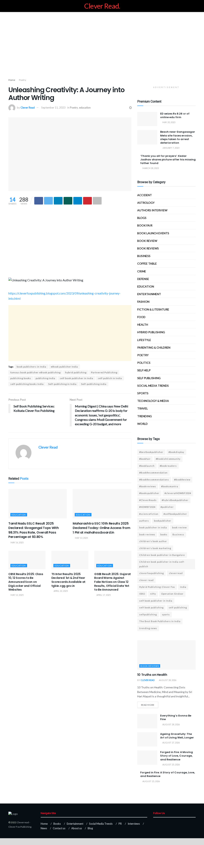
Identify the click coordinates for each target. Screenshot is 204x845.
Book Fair (144, 225)
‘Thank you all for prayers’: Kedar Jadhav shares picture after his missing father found (168, 159)
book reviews (147, 534)
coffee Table (147, 263)
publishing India (45, 378)
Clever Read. (102, 6)
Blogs (141, 217)
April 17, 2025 (103, 595)
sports (166, 614)
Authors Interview (152, 210)
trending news (148, 628)
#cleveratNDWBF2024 (178, 493)
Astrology (146, 202)
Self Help (144, 370)
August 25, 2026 (171, 764)
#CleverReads (148, 500)
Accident (144, 195)
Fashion (143, 301)
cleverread (176, 573)
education (85, 107)
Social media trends (153, 385)
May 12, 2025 (17, 595)
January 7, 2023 (170, 147)
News (44, 828)
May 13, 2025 (81, 538)
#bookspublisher (149, 493)
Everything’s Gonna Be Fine (175, 717)
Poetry (22, 79)
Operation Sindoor (172, 593)
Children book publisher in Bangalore (162, 555)
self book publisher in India (76, 378)
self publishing (149, 378)
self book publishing (151, 607)
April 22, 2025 (60, 591)
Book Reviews (148, 248)
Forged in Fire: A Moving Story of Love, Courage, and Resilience (176, 755)
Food (141, 317)
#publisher (167, 507)
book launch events (153, 233)
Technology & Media (153, 400)
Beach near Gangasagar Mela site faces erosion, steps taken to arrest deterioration (177, 137)
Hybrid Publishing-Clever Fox (157, 587)
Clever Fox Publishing (19, 826)
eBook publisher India (64, 366)
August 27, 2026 (171, 742)
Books (57, 823)
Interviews (134, 823)
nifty (153, 593)
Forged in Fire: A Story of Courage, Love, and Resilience (167, 774)
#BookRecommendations (154, 479)
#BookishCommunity (168, 459)
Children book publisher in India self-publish (162, 563)
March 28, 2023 (150, 168)
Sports (142, 393)
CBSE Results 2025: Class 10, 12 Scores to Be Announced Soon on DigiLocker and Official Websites (25, 582)
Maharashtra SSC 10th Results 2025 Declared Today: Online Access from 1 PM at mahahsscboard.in (101, 528)
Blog (90, 828)
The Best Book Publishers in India (159, 621)
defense (143, 279)
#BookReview (182, 479)
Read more (147, 705)
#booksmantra (169, 486)
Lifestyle (144, 340)
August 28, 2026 (167, 680)
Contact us (59, 828)
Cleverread (23, 822)
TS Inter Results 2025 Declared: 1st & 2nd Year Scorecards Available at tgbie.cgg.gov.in (68, 580)
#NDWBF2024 (147, 507)
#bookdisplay (176, 452)
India (183, 587)
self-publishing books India (27, 383)
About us (76, 828)
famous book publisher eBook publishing (35, 372)
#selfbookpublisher (175, 514)
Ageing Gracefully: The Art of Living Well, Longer (177, 735)
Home (11, 79)
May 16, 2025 (17, 542)
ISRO (142, 593)
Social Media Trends (101, 823)
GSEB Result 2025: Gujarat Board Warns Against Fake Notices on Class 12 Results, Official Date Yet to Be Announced (112, 582)
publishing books (20, 378)
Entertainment (149, 294)
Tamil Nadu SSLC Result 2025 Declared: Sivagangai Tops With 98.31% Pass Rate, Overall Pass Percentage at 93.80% (33, 530)
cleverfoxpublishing (151, 573)
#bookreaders (168, 466)
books (163, 534)
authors (144, 520)
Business (143, 256)
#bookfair (145, 459)
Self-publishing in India (62, 383)
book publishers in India (31, 366)
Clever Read (28, 107)
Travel (142, 408)
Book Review (147, 240)
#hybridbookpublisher (175, 500)
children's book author (153, 541)
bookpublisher (162, 520)
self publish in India (110, 378)
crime (141, 271)
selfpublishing (148, 614)
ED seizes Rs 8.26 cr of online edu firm (174, 115)
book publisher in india (153, 527)
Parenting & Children (153, 347)
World (142, 423)
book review (179, 527)
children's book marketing (155, 548)
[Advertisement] (102, 46)
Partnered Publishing (104, 372)
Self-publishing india (93, 383)
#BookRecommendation (153, 472)
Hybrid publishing (151, 332)
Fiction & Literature (153, 309)
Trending (144, 416)
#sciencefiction (148, 514)
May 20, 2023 (168, 122)
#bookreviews (147, 486)
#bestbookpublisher (151, 452)
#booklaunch (147, 466)
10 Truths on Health (152, 674)
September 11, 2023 (53, 107)
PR (120, 823)
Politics (143, 362)
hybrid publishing (75, 372)
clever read (146, 580)
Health (142, 324)
